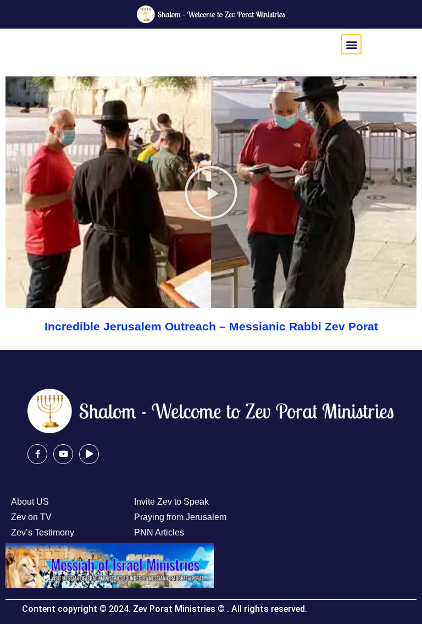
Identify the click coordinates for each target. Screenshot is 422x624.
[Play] (89, 454)
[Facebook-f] (37, 454)
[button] (351, 44)
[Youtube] (63, 454)
